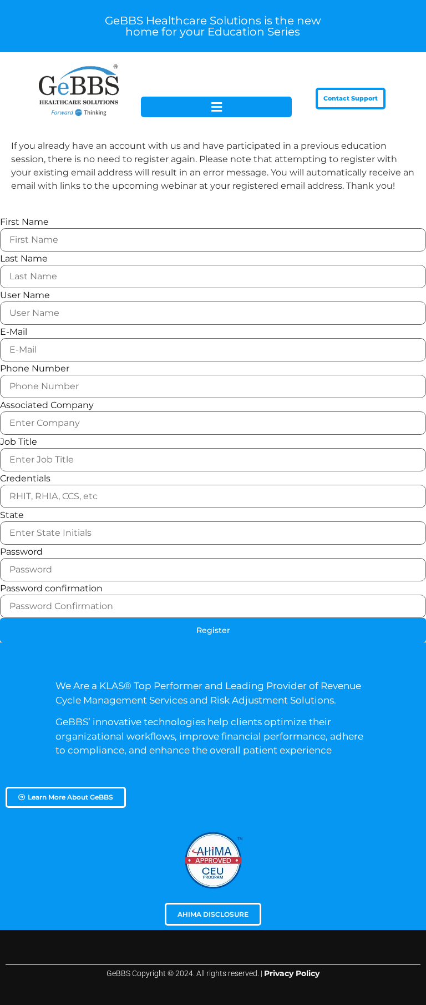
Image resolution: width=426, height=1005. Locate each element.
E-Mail (13, 332)
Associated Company (47, 405)
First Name (24, 222)
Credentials (25, 478)
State (12, 515)
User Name (25, 295)
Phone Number (34, 368)
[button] (216, 107)
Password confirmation (51, 588)
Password (21, 551)
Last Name (24, 258)
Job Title (18, 442)
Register (213, 630)
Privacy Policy (292, 973)
